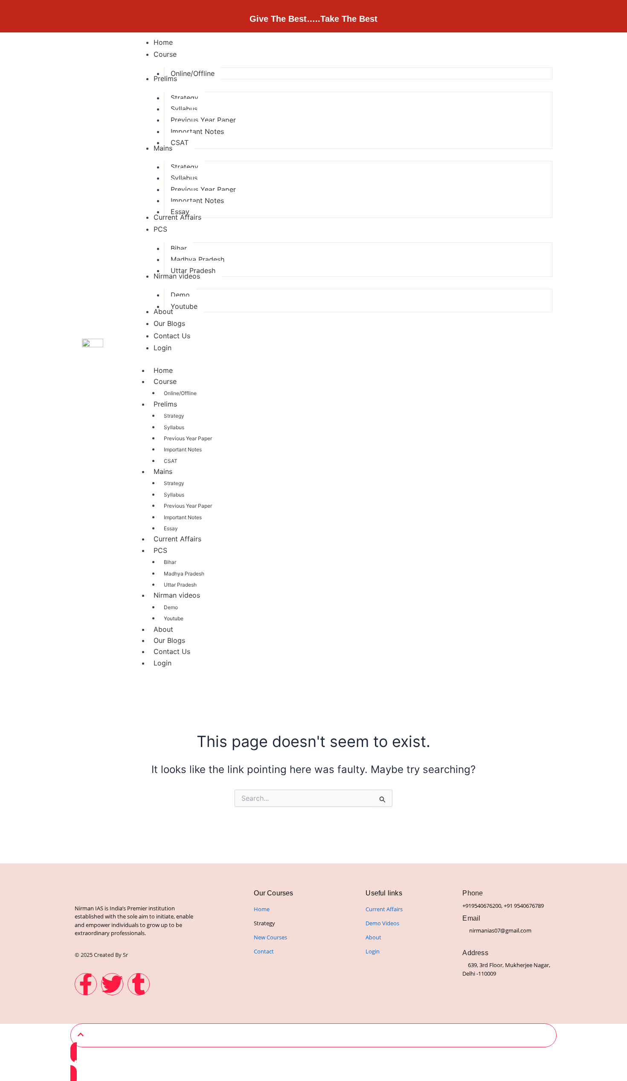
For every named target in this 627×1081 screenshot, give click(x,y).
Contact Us (172, 651)
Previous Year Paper (188, 438)
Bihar (170, 562)
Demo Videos (382, 923)
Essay (171, 528)
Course (165, 381)
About (163, 629)
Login (162, 663)
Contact (264, 951)
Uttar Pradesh (180, 584)
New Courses (270, 937)
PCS (160, 550)
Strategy (174, 416)
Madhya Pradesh (184, 573)
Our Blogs (169, 640)
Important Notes (183, 449)
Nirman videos (177, 595)
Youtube (173, 618)
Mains (163, 471)
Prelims (165, 404)
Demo (171, 607)
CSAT (170, 461)
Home (163, 370)
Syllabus (174, 427)
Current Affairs (177, 539)
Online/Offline (180, 393)
